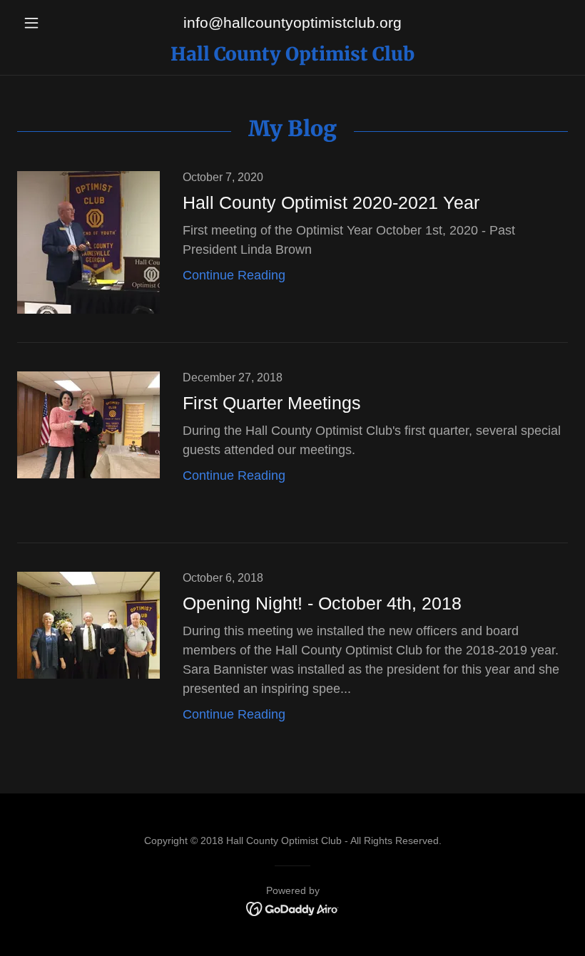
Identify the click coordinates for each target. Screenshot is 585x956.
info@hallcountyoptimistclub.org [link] (292, 22)
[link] (292, 56)
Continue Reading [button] (234, 275)
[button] (58, 23)
